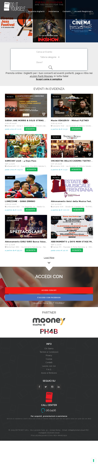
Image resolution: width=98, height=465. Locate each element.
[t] (46, 387)
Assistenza (53, 11)
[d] (52, 387)
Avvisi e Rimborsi (49, 373)
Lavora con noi (49, 366)
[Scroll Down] (49, 260)
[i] (59, 387)
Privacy (49, 355)
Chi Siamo (48, 349)
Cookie (49, 359)
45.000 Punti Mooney (41, 76)
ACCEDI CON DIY (49, 290)
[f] (39, 387)
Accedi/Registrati (83, 11)
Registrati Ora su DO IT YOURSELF (49, 303)
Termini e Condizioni (49, 352)
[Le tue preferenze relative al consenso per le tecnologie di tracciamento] (93, 460)
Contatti (67, 11)
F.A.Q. (48, 369)
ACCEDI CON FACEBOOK (50, 298)
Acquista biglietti (36, 11)
